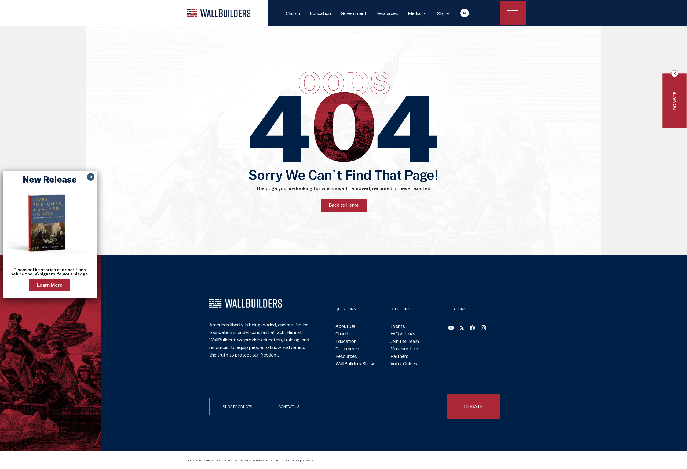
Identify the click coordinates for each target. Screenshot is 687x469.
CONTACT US (289, 407)
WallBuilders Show (354, 363)
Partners (399, 356)
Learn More (50, 285)
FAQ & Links (402, 333)
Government (354, 13)
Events (397, 326)
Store (443, 13)
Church (293, 13)
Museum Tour (404, 348)
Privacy (308, 460)
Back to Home (344, 205)
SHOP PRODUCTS (237, 407)
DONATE (473, 406)
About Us (345, 326)
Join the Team (404, 341)
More (459, 13)
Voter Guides (403, 363)
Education (320, 13)
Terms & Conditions (284, 460)
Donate (674, 100)
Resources (387, 13)
